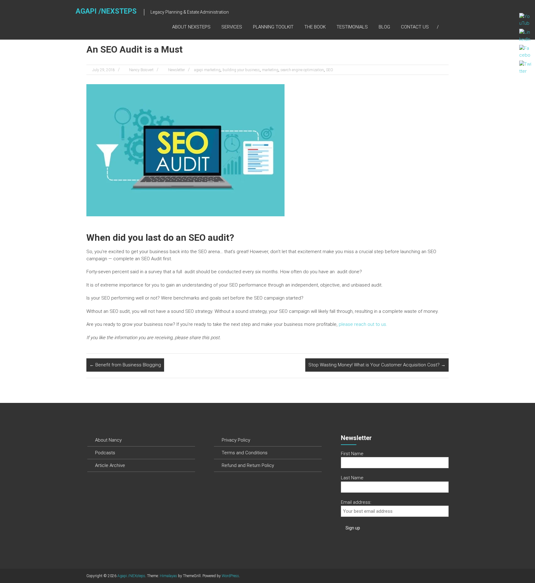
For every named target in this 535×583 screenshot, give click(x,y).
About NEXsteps (191, 27)
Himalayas (168, 576)
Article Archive (110, 465)
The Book (315, 27)
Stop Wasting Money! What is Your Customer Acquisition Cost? (377, 365)
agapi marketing (207, 70)
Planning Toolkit (273, 27)
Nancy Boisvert (141, 70)
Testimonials (352, 27)
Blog (384, 27)
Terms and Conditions (245, 453)
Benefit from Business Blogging (125, 365)
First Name (352, 453)
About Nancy (108, 440)
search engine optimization (302, 70)
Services (231, 27)
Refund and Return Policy (248, 465)
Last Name (352, 478)
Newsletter (176, 70)
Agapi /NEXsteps (106, 11)
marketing (270, 70)
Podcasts (105, 453)
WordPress (230, 576)
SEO (329, 70)
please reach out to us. (363, 324)
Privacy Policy (236, 440)
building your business (241, 70)
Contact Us (415, 27)
